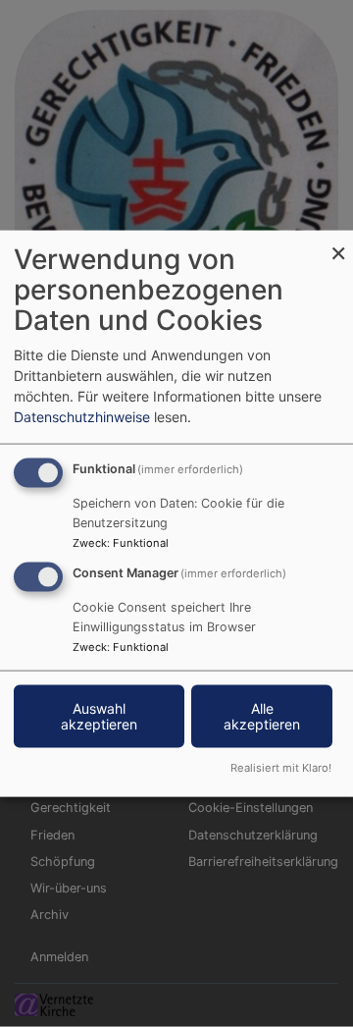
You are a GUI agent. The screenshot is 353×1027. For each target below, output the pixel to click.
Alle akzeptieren (262, 716)
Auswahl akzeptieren (99, 716)
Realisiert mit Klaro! (280, 767)
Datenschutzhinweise (82, 416)
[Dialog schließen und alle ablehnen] (338, 243)
